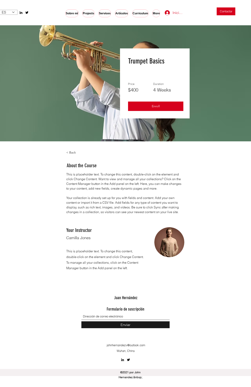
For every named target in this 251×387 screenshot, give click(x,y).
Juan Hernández (125, 297)
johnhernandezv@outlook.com (126, 345)
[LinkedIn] (21, 13)
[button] (155, 106)
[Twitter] (27, 13)
